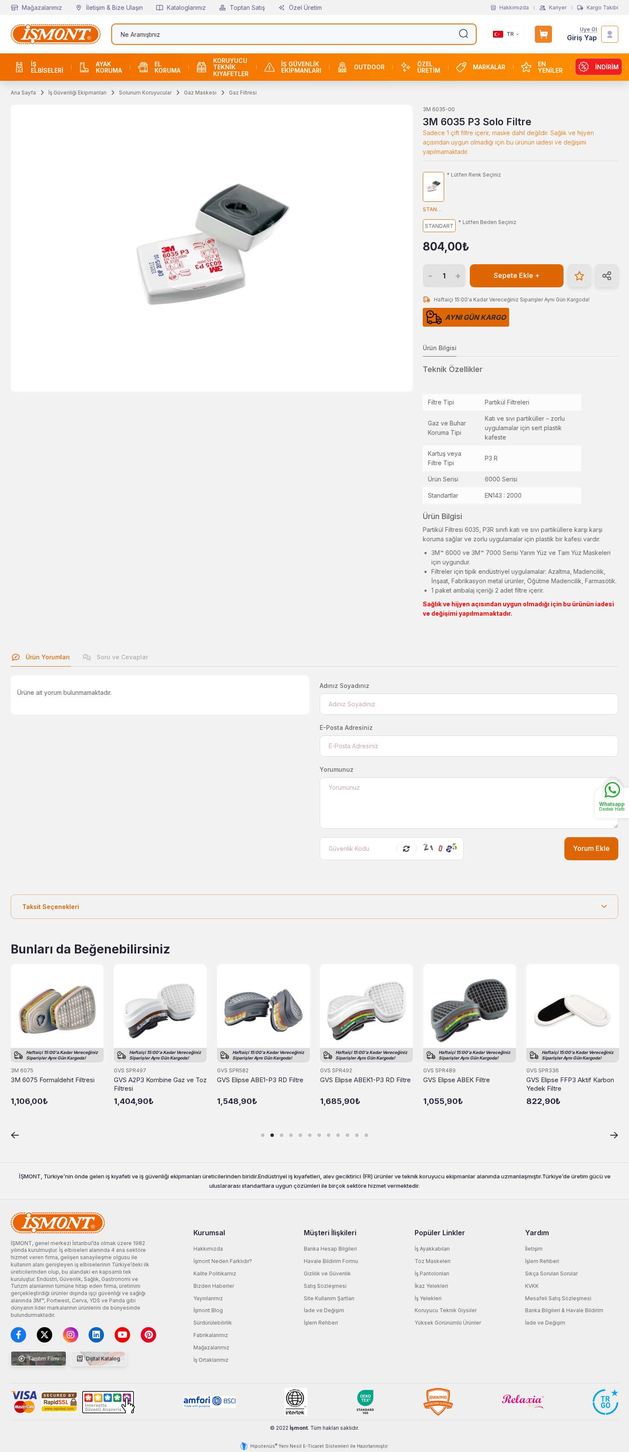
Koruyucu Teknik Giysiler (446, 1310)
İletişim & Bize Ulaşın (114, 7)
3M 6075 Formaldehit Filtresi (53, 1080)
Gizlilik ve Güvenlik (327, 1273)
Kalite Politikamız (214, 1273)
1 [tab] (262, 1135)
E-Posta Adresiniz (346, 727)
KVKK (532, 1286)
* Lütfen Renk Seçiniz (474, 175)
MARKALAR (489, 67)
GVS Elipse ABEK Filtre (456, 1080)
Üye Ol (588, 29)
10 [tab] (347, 1135)
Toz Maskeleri (433, 1261)
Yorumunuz (336, 769)
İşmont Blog (208, 1310)
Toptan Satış (247, 7)
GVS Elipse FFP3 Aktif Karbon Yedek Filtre (570, 1084)
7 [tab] (319, 1135)
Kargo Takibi (602, 8)
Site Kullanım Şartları (329, 1298)
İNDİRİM (607, 67)
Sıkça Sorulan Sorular (551, 1273)
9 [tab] (338, 1135)
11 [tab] (357, 1135)
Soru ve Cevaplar (121, 657)
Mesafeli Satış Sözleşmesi (558, 1298)
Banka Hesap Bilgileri (330, 1248)
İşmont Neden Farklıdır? (222, 1261)
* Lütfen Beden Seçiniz (487, 222)
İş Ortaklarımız (210, 1360)
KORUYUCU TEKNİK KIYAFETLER (231, 67)
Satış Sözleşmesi (325, 1286)
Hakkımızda (514, 8)
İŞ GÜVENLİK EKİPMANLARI (301, 67)
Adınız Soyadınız (344, 685)
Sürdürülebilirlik (212, 1322)
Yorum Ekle (591, 848)
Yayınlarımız (208, 1298)
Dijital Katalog (102, 1358)
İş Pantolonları (432, 1273)
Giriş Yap (582, 37)
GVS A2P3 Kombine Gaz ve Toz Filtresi (160, 1084)
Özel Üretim (305, 7)
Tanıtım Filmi (43, 1358)
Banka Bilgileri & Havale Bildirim (564, 1310)
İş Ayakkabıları (432, 1248)
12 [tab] (366, 1135)
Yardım (537, 1232)
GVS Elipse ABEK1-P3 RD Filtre (365, 1080)
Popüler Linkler (440, 1232)
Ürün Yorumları (47, 657)
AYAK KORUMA (109, 67)
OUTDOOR (369, 67)
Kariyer (558, 8)
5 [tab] (300, 1135)
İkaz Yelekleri (431, 1286)
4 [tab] (291, 1135)
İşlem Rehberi (321, 1322)
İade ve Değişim (324, 1310)
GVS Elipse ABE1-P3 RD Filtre (260, 1080)
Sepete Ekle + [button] (517, 276)
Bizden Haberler (213, 1286)
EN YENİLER (550, 67)
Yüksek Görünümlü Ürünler (448, 1322)
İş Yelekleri (428, 1298)
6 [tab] (310, 1135)
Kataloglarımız (186, 7)
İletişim (534, 1248)
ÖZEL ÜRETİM (428, 67)
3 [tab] (281, 1135)
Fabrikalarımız (210, 1335)
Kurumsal (209, 1232)
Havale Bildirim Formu (331, 1261)
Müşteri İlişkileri (330, 1232)
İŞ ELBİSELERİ (47, 67)
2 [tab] (272, 1135)
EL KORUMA (167, 67)
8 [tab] (328, 1135)
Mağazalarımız (42, 7)
